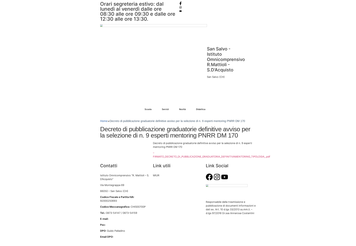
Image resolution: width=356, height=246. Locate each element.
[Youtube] (224, 176)
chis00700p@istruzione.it (124, 218)
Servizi (165, 109)
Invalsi (156, 193)
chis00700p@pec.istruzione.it (123, 224)
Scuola (148, 109)
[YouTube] (217, 11)
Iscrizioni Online (162, 181)
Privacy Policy (161, 211)
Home (103, 121)
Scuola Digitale (161, 199)
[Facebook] (217, 3)
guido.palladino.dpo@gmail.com (119, 240)
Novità (182, 109)
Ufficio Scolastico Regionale (169, 187)
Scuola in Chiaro (162, 205)
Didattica (200, 109)
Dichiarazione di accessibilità (170, 217)
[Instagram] (217, 7)
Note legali (159, 223)
